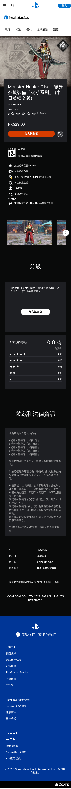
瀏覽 (56, 29)
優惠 (29, 29)
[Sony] (62, 787)
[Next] (65, 233)
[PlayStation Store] (17, 17)
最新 (7, 29)
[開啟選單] (4, 5)
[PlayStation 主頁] (35, 5)
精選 (18, 29)
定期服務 (42, 29)
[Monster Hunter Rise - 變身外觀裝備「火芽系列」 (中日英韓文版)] (29, 233)
